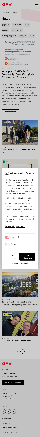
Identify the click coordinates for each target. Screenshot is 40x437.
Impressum (20, 226)
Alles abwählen (12, 256)
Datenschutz (10, 226)
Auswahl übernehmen (20, 264)
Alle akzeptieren (27, 257)
